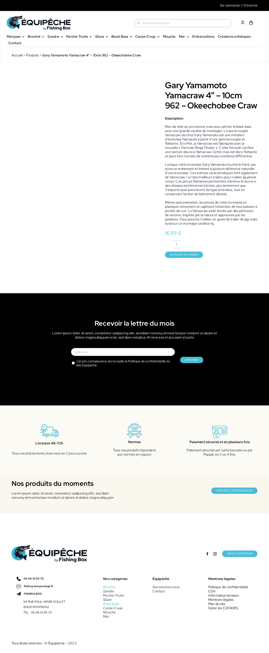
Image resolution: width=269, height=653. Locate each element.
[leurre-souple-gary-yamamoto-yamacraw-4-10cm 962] (82, 149)
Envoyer (191, 360)
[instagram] (215, 554)
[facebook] (207, 554)
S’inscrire (250, 5)
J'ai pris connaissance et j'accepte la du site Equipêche (123, 363)
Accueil (17, 55)
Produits (32, 55)
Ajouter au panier (184, 254)
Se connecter (230, 5)
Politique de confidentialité (147, 361)
